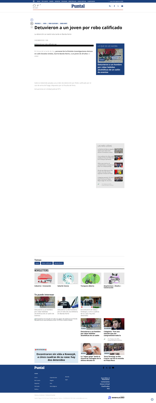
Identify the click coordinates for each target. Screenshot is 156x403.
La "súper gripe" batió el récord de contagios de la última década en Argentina (91, 359)
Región (51, 1)
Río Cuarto (45, 1)
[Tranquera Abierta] (91, 278)
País (51, 383)
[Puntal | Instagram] (110, 368)
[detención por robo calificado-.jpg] (64, 44)
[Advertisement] (80, 69)
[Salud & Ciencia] (68, 278)
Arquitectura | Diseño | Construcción (112, 287)
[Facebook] (31, 19)
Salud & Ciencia (63, 286)
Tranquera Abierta (87, 286)
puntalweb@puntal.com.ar (81, 398)
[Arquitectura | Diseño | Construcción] (114, 278)
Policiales (64, 1)
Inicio (38, 1)
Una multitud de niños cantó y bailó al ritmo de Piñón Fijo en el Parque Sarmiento (106, 157)
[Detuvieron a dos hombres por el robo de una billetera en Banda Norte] (68, 308)
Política (36, 389)
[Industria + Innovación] (44, 278)
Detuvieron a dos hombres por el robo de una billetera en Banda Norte (68, 312)
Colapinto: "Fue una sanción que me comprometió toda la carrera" (112, 334)
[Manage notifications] (152, 399)
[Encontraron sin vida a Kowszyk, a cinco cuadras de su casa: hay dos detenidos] (56, 334)
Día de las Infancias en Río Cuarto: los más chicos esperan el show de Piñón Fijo (105, 173)
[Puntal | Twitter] (118, 6)
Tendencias (106, 353)
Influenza (83, 353)
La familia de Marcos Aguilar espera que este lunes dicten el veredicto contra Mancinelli (106, 151)
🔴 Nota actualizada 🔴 (86, 307)
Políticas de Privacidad (50, 395)
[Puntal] (39, 369)
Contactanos (105, 382)
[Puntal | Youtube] (122, 6)
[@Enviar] (31, 27)
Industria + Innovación (42, 286)
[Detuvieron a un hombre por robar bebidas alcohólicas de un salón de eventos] (44, 308)
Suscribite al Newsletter (105, 378)
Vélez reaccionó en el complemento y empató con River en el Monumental (106, 164)
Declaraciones (107, 328)
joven (37, 263)
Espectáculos (72, 1)
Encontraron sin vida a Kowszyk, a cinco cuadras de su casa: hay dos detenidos (90, 313)
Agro (66, 379)
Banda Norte (58, 263)
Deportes (57, 1)
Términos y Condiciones (39, 395)
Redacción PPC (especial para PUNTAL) (107, 184)
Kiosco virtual (82, 1)
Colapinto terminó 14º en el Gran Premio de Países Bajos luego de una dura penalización (106, 180)
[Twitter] (31, 23)
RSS (108, 389)
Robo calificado (47, 263)
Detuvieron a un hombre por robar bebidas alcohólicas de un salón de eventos (110, 68)
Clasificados (91, 1)
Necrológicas (53, 386)
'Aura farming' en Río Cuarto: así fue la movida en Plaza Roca (114, 358)
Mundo (67, 376)
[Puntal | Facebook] (114, 6)
